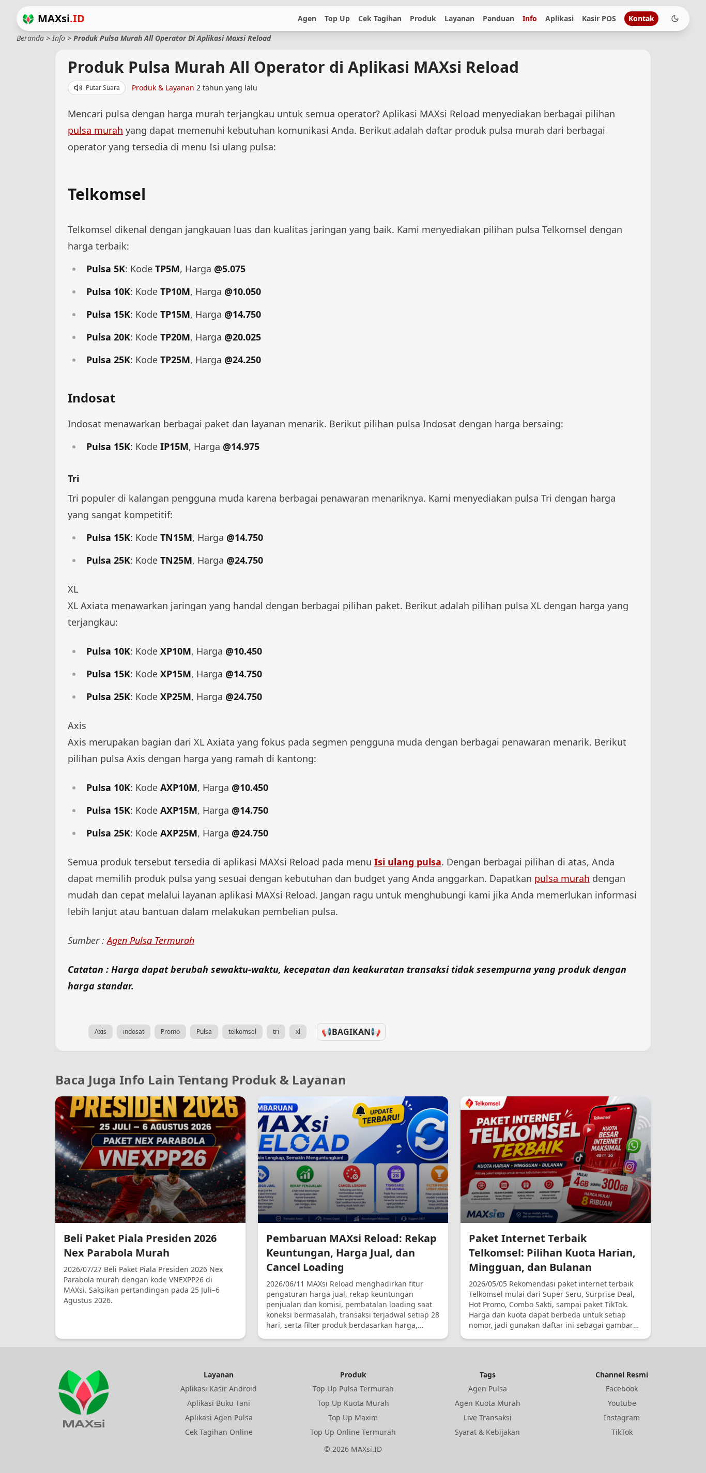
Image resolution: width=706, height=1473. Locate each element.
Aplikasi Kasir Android (218, 1388)
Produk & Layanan (164, 87)
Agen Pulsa (487, 1388)
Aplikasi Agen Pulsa (219, 1417)
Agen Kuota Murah (487, 1403)
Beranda (30, 38)
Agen (307, 18)
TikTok (622, 1432)
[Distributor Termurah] (28, 18)
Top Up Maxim (353, 1417)
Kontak (641, 18)
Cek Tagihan (380, 18)
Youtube (622, 1403)
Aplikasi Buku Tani (218, 1403)
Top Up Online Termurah (353, 1432)
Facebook (622, 1388)
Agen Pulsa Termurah (150, 940)
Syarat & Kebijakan (487, 1432)
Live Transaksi (488, 1417)
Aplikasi (559, 18)
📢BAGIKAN (351, 1031)
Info (530, 18)
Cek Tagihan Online (219, 1432)
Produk (423, 18)
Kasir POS (599, 18)
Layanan (459, 18)
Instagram (622, 1417)
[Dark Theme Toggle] (675, 18)
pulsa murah (95, 130)
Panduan (498, 18)
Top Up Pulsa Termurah (353, 1388)
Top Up (337, 18)
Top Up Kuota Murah (353, 1403)
